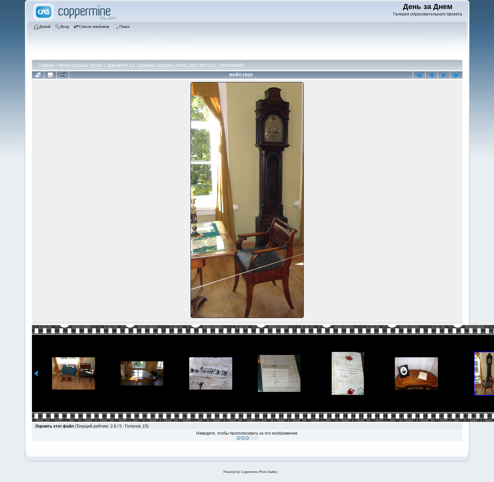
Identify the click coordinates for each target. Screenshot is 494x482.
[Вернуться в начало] (419, 75)
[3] (247, 438)
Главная (46, 65)
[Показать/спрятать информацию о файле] (50, 75)
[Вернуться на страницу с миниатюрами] (38, 75)
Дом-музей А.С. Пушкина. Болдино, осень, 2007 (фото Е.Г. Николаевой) (175, 65)
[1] (238, 438)
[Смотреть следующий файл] (444, 75)
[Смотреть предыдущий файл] (431, 75)
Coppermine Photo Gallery (259, 472)
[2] (243, 438)
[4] (251, 438)
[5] (256, 438)
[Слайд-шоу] (63, 75)
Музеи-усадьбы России (81, 65)
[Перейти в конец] (456, 75)
